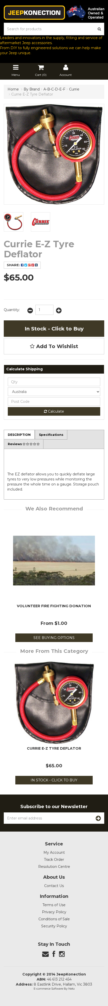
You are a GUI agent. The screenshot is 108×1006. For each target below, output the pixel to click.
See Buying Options (54, 637)
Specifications (51, 435)
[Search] (99, 29)
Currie (74, 89)
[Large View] (13, 222)
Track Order (54, 859)
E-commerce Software (48, 988)
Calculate (55, 411)
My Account (54, 852)
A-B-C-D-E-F (54, 89)
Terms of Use (54, 905)
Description (19, 435)
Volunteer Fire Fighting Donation (54, 606)
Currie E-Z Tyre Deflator (32, 94)
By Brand (32, 89)
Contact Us (54, 885)
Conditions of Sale (54, 919)
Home (13, 89)
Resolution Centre (54, 866)
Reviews (15, 444)
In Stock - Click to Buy (54, 329)
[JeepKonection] (54, 12)
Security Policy (54, 926)
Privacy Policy (54, 912)
